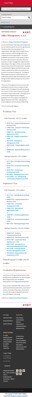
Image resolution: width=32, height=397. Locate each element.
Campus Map (6, 348)
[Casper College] (9, 1)
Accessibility (6, 343)
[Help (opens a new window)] (30, 32)
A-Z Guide (5, 335)
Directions (5, 381)
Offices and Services (7, 339)
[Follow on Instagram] (20, 370)
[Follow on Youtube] (17, 374)
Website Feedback (20, 348)
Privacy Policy (6, 379)
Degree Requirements (22, 281)
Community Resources (21, 326)
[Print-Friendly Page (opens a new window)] (28, 32)
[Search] (29, 17)
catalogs (9, 394)
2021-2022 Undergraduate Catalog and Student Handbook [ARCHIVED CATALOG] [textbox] (16, 9)
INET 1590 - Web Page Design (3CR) (18, 223)
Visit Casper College (7, 317)
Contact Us (7, 365)
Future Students (19, 317)
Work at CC (18, 321)
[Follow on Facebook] (17, 370)
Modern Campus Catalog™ (19, 396)
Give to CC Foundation (21, 340)
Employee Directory (7, 337)
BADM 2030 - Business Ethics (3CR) (18, 237)
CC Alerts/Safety (20, 336)
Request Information (8, 320)
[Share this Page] (25, 32)
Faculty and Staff (20, 324)
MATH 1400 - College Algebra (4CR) (18, 145)
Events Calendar (19, 338)
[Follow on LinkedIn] (20, 374)
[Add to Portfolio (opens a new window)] (23, 32)
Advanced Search (5, 22)
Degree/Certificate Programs (18, 42)
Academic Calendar (7, 341)
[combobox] (16, 9)
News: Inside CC (19, 344)
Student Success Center (21, 346)
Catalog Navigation (8, 27)
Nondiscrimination (7, 376)
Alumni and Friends (20, 328)
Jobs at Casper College (21, 342)
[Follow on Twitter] (24, 370)
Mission (12, 379)
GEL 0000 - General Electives (16, 174)
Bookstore (5, 346)
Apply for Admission (7, 323)
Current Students (20, 319)
